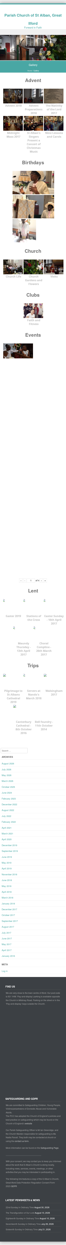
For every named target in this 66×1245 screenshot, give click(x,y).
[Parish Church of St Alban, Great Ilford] (33, 58)
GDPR (14, 1186)
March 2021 (7, 833)
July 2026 (6, 769)
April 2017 (7, 950)
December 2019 (9, 845)
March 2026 (7, 781)
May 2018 (6, 886)
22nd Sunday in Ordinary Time (20, 1207)
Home (29, 71)
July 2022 (6, 816)
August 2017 (8, 926)
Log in (5, 971)
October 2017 (8, 915)
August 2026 (8, 763)
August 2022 (8, 810)
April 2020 (7, 839)
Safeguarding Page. (50, 1147)
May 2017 (6, 944)
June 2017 (7, 938)
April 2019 (7, 868)
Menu (33, 32)
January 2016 (8, 955)
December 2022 (9, 804)
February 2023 (9, 798)
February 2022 (9, 821)
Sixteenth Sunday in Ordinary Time (22, 1229)
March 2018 (7, 897)
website (28, 1123)
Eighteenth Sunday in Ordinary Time (22, 1218)
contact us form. (22, 1141)
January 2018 (8, 903)
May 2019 (6, 862)
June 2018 (7, 880)
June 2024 (7, 792)
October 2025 (8, 786)
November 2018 (9, 874)
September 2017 (10, 921)
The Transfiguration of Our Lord (20, 1212)
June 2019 (7, 856)
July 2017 (6, 932)
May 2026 (6, 775)
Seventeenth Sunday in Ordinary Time (23, 1223)
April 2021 (7, 827)
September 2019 (10, 851)
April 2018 (7, 891)
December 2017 (9, 909)
